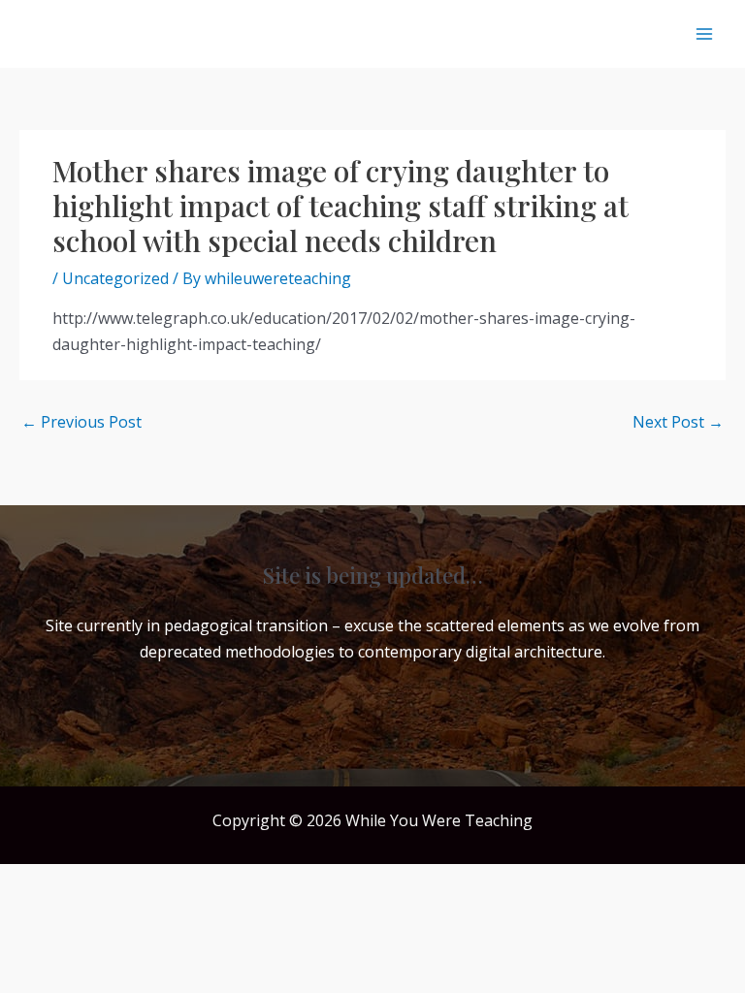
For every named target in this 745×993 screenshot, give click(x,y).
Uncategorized (115, 278)
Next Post (678, 421)
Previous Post (81, 421)
